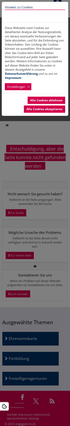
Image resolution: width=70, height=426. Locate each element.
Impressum (13, 78)
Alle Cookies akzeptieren (44, 109)
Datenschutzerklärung (21, 74)
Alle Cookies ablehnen (46, 100)
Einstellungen (16, 87)
